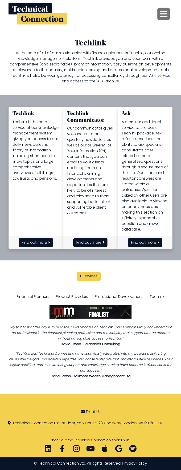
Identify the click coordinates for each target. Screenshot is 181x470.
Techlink (157, 296)
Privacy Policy (134, 463)
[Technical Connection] (37, 14)
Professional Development (119, 296)
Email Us (93, 411)
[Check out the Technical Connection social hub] (90, 450)
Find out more (35, 242)
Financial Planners (33, 296)
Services (90, 276)
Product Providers (72, 296)
